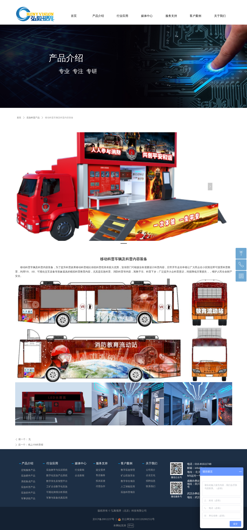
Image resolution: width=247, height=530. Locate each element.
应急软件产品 (28, 492)
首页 (19, 117)
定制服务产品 (28, 470)
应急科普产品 (33, 117)
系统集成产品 (28, 481)
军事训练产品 (28, 498)
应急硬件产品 (28, 475)
